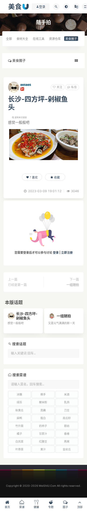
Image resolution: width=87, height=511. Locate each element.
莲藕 (43, 410)
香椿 (66, 433)
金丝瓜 (67, 449)
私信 (73, 87)
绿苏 (19, 402)
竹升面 (19, 426)
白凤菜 (19, 441)
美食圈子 (71, 38)
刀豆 (66, 410)
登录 (56, 252)
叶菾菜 (19, 449)
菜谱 (22, 507)
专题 (51, 507)
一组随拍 (72, 284)
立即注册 (67, 252)
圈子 (65, 507)
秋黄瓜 (19, 410)
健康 (36, 507)
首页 (7, 507)
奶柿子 (43, 426)
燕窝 (66, 441)
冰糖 (19, 394)
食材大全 (22, 38)
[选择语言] (76, 6)
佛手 (43, 394)
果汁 (43, 449)
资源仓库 (55, 38)
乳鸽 (66, 402)
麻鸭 (19, 418)
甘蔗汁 (43, 433)
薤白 (43, 418)
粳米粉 (43, 402)
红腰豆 (43, 441)
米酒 (66, 394)
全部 (9, 38)
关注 (59, 87)
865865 (25, 85)
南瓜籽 (67, 418)
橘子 (19, 433)
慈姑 (66, 426)
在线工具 (38, 38)
